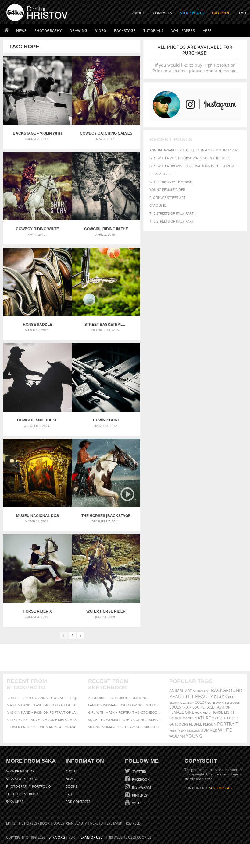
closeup (187, 702)
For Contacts (78, 801)
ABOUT (138, 13)
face (209, 707)
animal (176, 690)
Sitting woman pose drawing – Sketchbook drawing (125, 727)
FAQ (242, 13)
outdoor (229, 718)
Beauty (204, 696)
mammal (175, 718)
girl (189, 712)
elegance (232, 703)
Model (188, 718)
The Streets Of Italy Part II (172, 213)
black (220, 697)
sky (183, 731)
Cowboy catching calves (106, 133)
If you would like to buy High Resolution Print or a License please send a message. (195, 59)
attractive (201, 691)
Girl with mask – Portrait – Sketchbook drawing (125, 712)
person (209, 724)
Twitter (139, 771)
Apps (207, 30)
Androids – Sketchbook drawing (117, 697)
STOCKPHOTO (192, 13)
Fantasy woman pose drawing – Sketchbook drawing (125, 705)
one (215, 718)
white (225, 730)
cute (211, 703)
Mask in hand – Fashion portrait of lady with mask (44, 712)
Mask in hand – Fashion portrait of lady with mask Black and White (44, 705)
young (194, 736)
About (71, 771)
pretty (174, 730)
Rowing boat (106, 420)
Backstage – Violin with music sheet (37, 133)
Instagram (141, 787)
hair (198, 712)
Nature (202, 718)
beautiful (181, 696)
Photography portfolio (28, 786)
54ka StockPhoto (22, 778)
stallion (193, 731)
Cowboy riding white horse (37, 229)
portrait (227, 724)
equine (198, 707)
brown (174, 703)
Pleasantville (161, 173)
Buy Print (221, 13)
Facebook (140, 779)
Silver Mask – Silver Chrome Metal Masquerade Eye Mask (44, 719)
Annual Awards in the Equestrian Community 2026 (194, 150)
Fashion (223, 707)
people (195, 724)
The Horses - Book (22, 794)
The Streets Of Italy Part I (172, 221)
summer (209, 730)
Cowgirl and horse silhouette (37, 420)
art (188, 690)
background (226, 690)
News (21, 30)
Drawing (78, 30)
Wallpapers (183, 30)
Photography (48, 30)
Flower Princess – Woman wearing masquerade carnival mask (44, 727)
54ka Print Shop (20, 771)
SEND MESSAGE (221, 788)
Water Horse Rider (106, 611)
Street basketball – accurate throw (106, 324)
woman (177, 736)
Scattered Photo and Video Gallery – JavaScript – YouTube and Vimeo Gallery (44, 697)
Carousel (157, 205)
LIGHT (229, 712)
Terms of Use (90, 837)
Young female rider (167, 189)
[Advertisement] (126, 657)
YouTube (139, 803)
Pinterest (140, 795)
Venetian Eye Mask (106, 823)
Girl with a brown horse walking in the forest (191, 166)
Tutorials (153, 30)
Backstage (124, 30)
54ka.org (57, 837)
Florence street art (167, 197)
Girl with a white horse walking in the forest (190, 158)
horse (217, 712)
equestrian (180, 707)
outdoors (178, 724)
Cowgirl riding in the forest (106, 229)
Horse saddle (37, 324)
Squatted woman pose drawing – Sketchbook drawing (125, 719)
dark (219, 703)
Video (100, 30)
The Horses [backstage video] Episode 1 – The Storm (105, 516)
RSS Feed (133, 823)
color (200, 702)
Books (71, 786)
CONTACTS (162, 13)
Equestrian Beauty (70, 823)
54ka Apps (14, 801)
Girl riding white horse (170, 181)
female (176, 712)
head (206, 713)
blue (232, 697)
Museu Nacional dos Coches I (37, 516)
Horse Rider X (37, 611)
